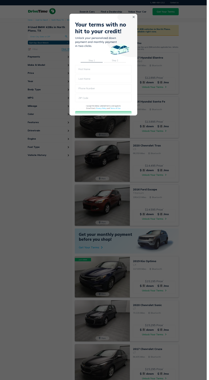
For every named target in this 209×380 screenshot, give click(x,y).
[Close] (133, 17)
